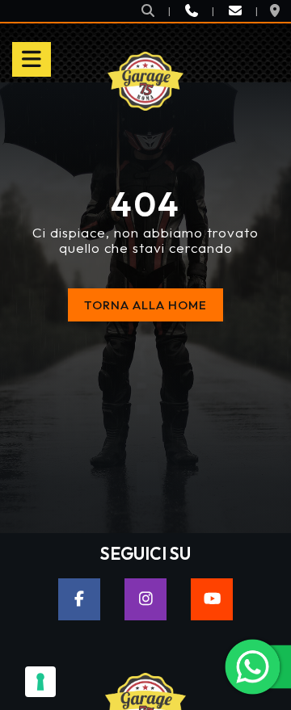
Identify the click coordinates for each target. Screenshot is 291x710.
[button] (148, 11)
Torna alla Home (145, 305)
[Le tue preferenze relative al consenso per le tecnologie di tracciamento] (40, 681)
